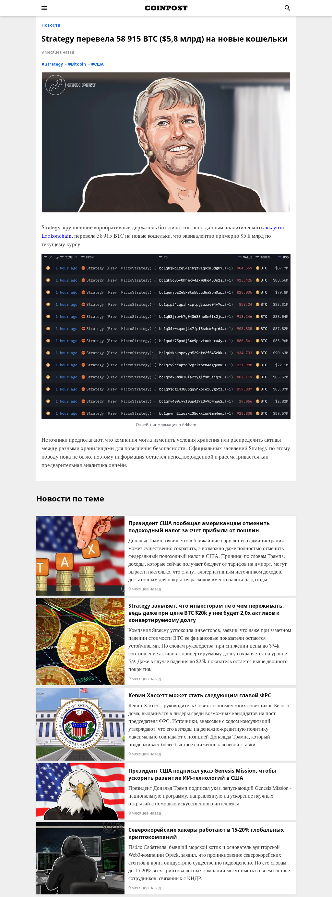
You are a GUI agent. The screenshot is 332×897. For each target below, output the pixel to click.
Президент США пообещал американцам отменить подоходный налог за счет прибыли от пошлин (199, 527)
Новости (51, 25)
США (99, 64)
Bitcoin (78, 64)
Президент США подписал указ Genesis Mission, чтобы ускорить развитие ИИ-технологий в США (202, 774)
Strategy (53, 64)
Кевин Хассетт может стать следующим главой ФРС (199, 695)
